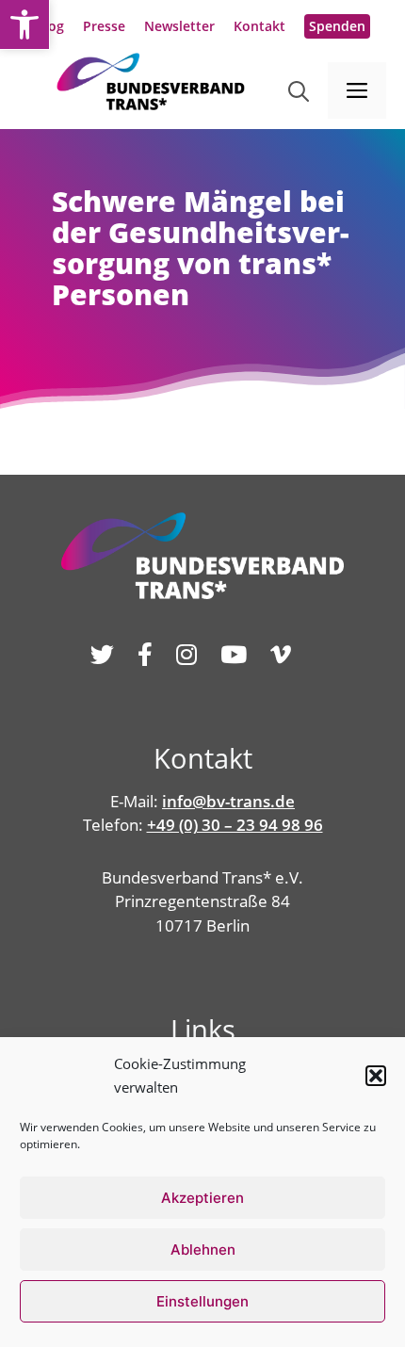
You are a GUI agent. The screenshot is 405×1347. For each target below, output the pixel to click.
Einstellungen (202, 1301)
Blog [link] (50, 26)
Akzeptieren (202, 1198)
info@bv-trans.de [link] (228, 801)
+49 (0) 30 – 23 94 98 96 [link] (235, 825)
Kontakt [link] (259, 26)
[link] (24, 24)
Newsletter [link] (179, 26)
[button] (375, 1075)
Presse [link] (104, 26)
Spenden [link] (337, 26)
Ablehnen (202, 1249)
